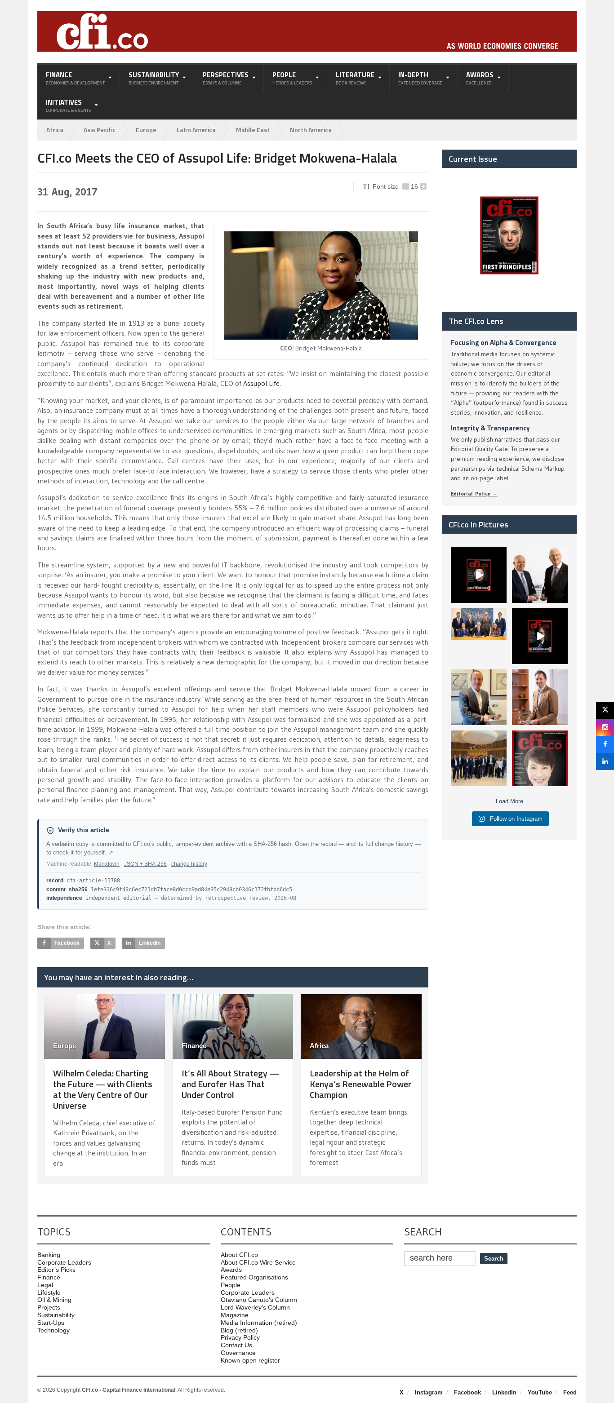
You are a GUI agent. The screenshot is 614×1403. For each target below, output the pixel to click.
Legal (45, 1284)
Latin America (196, 129)
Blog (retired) (239, 1330)
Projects (48, 1307)
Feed (570, 1392)
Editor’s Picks (56, 1269)
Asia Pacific (100, 129)
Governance (238, 1352)
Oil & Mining (54, 1299)
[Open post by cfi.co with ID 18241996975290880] (540, 758)
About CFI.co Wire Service (258, 1262)
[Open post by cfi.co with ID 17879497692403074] (540, 575)
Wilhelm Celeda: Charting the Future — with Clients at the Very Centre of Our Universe (102, 1089)
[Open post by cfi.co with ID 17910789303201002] (479, 575)
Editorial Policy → (474, 493)
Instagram (429, 1392)
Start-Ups (50, 1322)
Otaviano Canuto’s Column (259, 1299)
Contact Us (236, 1345)
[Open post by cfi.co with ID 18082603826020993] (540, 697)
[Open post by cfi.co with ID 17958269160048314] (540, 636)
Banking (48, 1254)
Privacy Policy (240, 1337)
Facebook (467, 1392)
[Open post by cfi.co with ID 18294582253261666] (479, 758)
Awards (231, 1269)
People (230, 1284)
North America (311, 129)
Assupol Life (261, 383)
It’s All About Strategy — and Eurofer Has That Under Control (230, 1084)
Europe (146, 129)
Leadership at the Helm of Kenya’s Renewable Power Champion (360, 1084)
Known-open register (250, 1360)
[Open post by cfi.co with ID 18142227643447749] (479, 697)
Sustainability (56, 1315)
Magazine (235, 1315)
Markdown (107, 864)
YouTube (540, 1392)
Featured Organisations (254, 1277)
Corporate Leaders (64, 1262)
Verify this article (83, 830)
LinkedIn (504, 1392)
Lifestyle (49, 1292)
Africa (54, 129)
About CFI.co (239, 1254)
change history (189, 864)
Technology (53, 1330)
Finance (194, 1045)
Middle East (253, 129)
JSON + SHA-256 (145, 864)
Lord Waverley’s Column (255, 1307)
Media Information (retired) (259, 1322)
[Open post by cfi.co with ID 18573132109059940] (479, 636)
